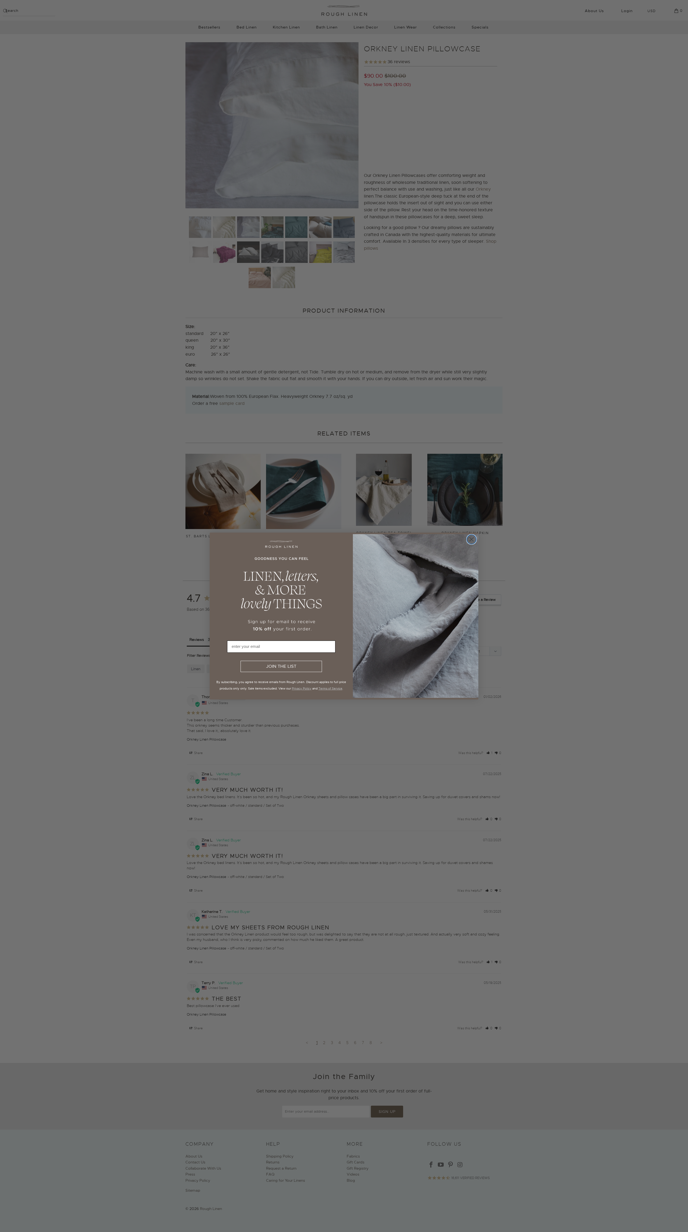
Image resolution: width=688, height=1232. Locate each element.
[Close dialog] (471, 539)
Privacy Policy (301, 688)
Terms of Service (330, 688)
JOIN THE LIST (281, 666)
